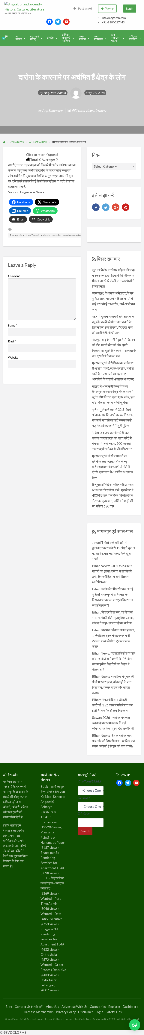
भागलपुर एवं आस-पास (115, 531)
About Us (52, 1007)
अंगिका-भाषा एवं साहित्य (66, 37)
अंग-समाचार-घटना (116, 37)
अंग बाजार (19, 38)
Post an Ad (84, 8)
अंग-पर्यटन (82, 38)
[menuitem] (82, 8)
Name (12, 325)
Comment (14, 276)
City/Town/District (90, 781)
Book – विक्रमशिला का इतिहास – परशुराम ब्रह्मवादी (52, 883)
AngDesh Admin (55, 93)
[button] (134, 1025)
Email (12, 341)
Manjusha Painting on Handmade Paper (52, 837)
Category (84, 797)
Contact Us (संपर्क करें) (29, 1007)
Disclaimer (85, 1012)
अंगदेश (50, 38)
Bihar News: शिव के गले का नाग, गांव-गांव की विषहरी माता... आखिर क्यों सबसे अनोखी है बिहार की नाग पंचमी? (113, 740)
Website (13, 357)
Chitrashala (48, 955)
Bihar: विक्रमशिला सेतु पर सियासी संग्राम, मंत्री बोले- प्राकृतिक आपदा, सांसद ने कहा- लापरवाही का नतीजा (113, 617)
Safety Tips (114, 1012)
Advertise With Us (74, 1007)
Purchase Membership (37, 1012)
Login (129, 8)
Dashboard (130, 1007)
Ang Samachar (52, 110)
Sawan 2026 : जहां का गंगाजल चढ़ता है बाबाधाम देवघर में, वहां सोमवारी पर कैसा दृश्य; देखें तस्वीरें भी (113, 722)
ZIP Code (84, 813)
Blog (9, 1007)
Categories (98, 1007)
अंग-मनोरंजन (98, 38)
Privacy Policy (66, 1012)
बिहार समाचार (108, 259)
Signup (109, 8)
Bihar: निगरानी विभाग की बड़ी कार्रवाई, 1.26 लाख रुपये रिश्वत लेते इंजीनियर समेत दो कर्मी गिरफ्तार (112, 705)
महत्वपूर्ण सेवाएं (34, 38)
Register (114, 1007)
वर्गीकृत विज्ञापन (133, 38)
